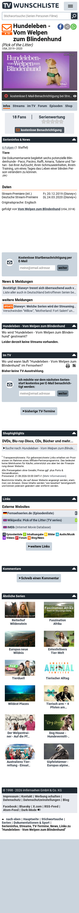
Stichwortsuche (52, 819)
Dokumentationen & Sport (32, 822)
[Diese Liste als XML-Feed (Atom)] (74, 365)
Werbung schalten (47, 796)
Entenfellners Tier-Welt (57, 651)
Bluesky (24, 806)
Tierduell (18, 678)
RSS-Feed (51, 806)
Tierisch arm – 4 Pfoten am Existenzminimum (57, 705)
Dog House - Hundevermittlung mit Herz (57, 734)
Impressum (11, 796)
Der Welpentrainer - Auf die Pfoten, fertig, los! (18, 734)
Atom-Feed (11, 810)
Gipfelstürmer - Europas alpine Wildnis (57, 763)
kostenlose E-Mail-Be (24, 96)
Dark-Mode (29, 810)
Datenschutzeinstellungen (41, 800)
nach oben (13, 819)
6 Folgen (8, 147)
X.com (37, 806)
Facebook (10, 806)
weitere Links (40, 546)
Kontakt (26, 796)
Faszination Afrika (57, 621)
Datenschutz (12, 800)
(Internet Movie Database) (29, 527)
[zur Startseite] (30, 4)
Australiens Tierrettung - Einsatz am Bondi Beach (18, 763)
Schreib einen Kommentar (40, 578)
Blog (66, 800)
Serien (6, 822)
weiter (62, 268)
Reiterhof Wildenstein (18, 621)
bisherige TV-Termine (40, 411)
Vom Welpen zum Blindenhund (39, 209)
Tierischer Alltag (57, 678)
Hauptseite (31, 819)
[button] (60, 27)
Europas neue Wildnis (18, 651)
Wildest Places (18, 704)
